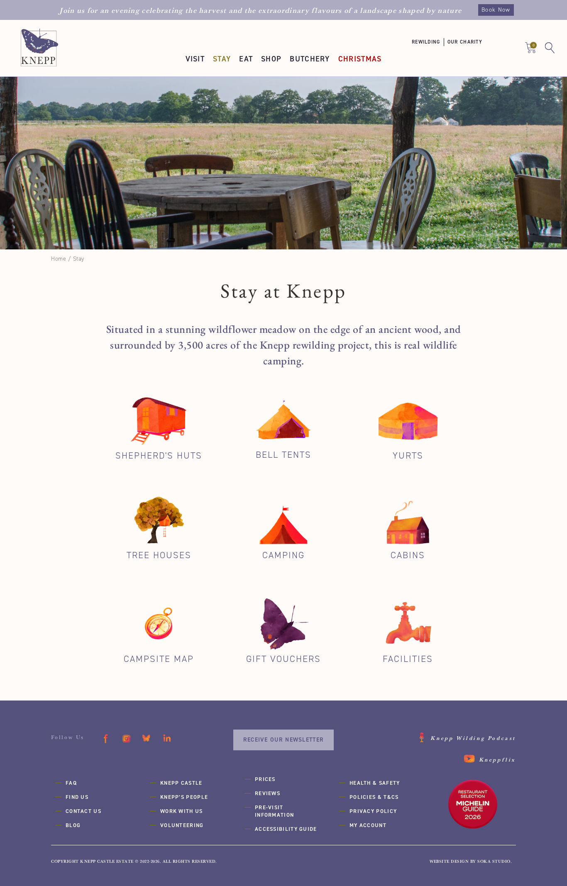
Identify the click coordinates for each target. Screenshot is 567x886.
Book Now (495, 10)
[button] (429, 42)
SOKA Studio (494, 861)
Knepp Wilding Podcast (473, 738)
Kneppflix (497, 759)
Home (58, 259)
